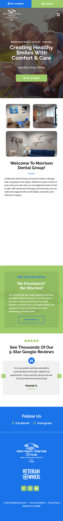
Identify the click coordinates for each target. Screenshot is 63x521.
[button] (3, 376)
